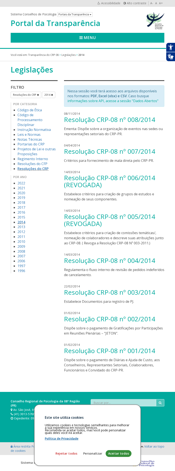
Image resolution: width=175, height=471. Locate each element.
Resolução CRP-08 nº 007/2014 (109, 151)
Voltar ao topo (154, 446)
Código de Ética (30, 110)
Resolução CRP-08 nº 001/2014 (109, 350)
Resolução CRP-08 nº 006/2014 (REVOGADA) (109, 181)
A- (151, 3)
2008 (21, 251)
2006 (21, 261)
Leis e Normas (29, 134)
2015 (21, 217)
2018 (21, 202)
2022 (21, 183)
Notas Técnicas (30, 139)
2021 (21, 188)
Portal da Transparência (55, 23)
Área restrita (22, 446)
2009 (21, 246)
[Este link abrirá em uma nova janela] (142, 463)
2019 (21, 197)
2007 (21, 256)
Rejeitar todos (66, 453)
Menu (89, 37)
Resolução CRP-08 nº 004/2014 (109, 260)
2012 (21, 231)
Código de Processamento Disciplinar (30, 120)
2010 (21, 241)
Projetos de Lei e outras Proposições (37, 151)
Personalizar (92, 453)
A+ (161, 3)
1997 (21, 266)
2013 (21, 227)
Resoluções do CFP (32, 163)
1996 (21, 270)
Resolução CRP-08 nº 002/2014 (109, 318)
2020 (21, 193)
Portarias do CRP (31, 144)
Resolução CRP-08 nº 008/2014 (109, 119)
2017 (21, 207)
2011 (21, 236)
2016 (21, 212)
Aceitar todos (118, 453)
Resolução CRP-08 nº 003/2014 (109, 292)
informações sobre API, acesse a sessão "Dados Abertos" (112, 101)
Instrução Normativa (34, 129)
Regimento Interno (33, 159)
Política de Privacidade (61, 438)
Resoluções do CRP (25, 95)
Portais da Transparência (74, 14)
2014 (47, 95)
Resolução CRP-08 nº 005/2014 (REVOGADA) (109, 220)
